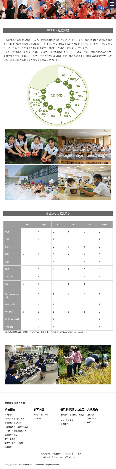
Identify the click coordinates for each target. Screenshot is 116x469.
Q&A (89, 422)
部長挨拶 (8, 415)
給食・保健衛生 (67, 420)
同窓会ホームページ (61, 454)
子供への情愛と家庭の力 (16, 431)
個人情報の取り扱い (52, 457)
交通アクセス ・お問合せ (15, 443)
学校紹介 (10, 409)
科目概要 (37, 418)
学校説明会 (91, 418)
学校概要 (8, 447)
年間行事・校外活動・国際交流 (72, 416)
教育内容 (39, 409)
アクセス (77, 454)
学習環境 (64, 424)
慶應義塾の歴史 (11, 435)
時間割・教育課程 (41, 415)
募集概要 (91, 415)
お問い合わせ (69, 457)
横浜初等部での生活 (72, 409)
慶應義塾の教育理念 (13, 423)
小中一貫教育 (10, 439)
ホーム (53, 3)
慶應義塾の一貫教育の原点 (17, 427)
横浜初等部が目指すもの (14, 419)
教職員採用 (45, 454)
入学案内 (92, 409)
